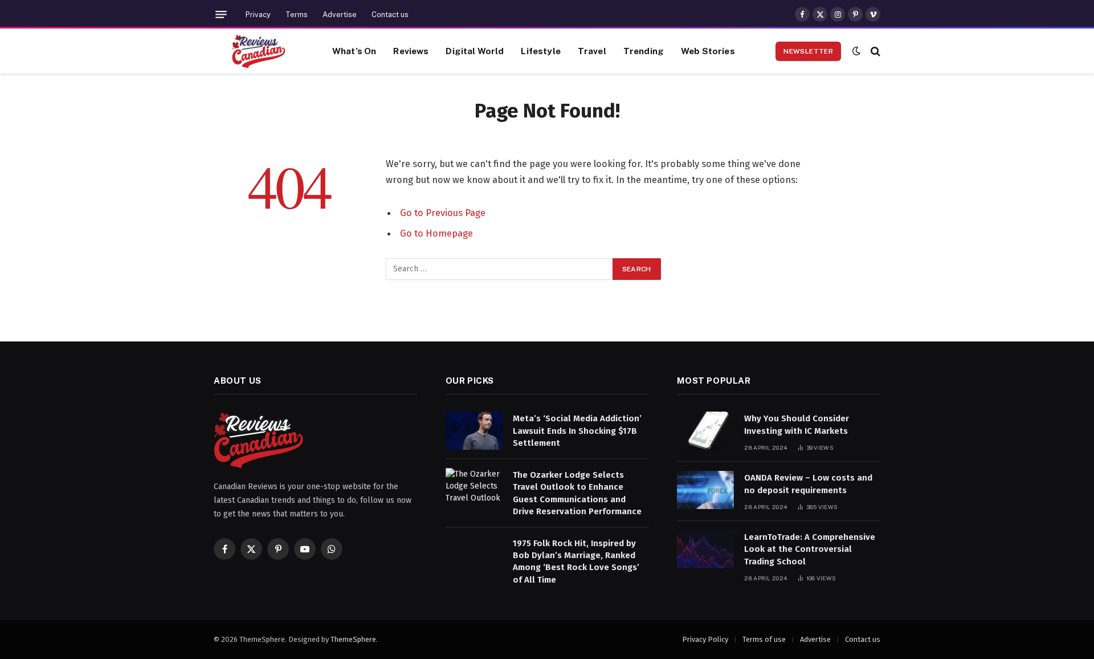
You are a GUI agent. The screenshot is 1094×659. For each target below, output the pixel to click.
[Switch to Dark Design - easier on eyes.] (856, 51)
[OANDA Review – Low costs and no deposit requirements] (705, 490)
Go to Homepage (436, 233)
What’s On (354, 51)
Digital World (475, 51)
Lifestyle (540, 51)
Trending (643, 51)
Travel (592, 51)
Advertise (340, 14)
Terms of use (764, 639)
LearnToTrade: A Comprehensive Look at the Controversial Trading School (809, 549)
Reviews (410, 51)
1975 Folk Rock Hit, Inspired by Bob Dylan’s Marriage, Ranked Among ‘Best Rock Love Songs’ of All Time (576, 561)
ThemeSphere (353, 639)
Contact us (390, 14)
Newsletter (808, 51)
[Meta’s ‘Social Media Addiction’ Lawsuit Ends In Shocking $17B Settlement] (474, 431)
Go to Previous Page (442, 212)
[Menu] (221, 14)
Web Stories (708, 51)
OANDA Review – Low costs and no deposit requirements (808, 484)
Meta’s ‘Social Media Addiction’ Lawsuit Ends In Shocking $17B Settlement (577, 430)
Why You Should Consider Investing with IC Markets (796, 424)
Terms (296, 14)
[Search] (874, 51)
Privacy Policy (705, 639)
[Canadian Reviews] (259, 51)
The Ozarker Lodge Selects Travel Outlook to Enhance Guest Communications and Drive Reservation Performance (577, 493)
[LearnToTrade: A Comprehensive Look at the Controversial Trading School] (705, 549)
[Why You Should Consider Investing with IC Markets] (705, 431)
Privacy (258, 14)
